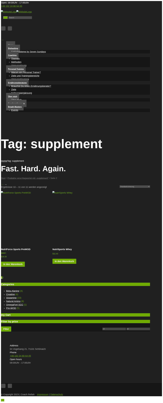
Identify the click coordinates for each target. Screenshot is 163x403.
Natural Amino (13, 301)
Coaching (12, 55)
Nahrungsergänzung (21, 93)
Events (14, 110)
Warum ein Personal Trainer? (26, 72)
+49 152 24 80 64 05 (11, 6)
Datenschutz (56, 394)
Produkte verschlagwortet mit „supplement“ (28, 178)
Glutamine (11, 298)
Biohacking (13, 48)
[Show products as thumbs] (2, 183)
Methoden (16, 62)
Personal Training (16, 69)
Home (4, 161)
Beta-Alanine (12, 291)
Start (3, 178)
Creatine (10, 294)
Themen (15, 58)
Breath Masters (15, 107)
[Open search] (5, 17)
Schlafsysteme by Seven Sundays (28, 51)
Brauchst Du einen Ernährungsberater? (31, 86)
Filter (6, 329)
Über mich (12, 96)
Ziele (13, 89)
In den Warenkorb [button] (13, 264)
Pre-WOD (11, 308)
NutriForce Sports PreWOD (15, 249)
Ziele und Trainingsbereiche (25, 75)
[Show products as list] (5, 183)
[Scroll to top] (2, 400)
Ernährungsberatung (17, 83)
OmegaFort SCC (14, 304)
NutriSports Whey (62, 249)
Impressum (42, 394)
